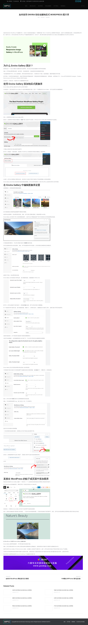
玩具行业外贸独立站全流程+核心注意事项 (22, 590)
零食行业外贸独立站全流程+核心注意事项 (22, 606)
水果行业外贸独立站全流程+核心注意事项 (63, 598)
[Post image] (7, 592)
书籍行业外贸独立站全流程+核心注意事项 (63, 590)
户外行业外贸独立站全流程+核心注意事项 (63, 606)
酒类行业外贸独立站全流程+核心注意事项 (22, 598)
